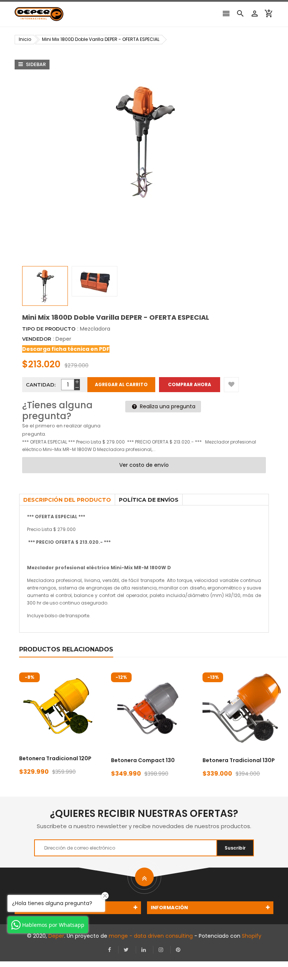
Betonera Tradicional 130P (238, 760)
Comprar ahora (189, 384)
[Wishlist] (231, 384)
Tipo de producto (48, 329)
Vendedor (36, 339)
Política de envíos (148, 499)
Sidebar (35, 64)
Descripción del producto (67, 499)
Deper (63, 339)
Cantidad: (41, 385)
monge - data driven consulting (151, 936)
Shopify (251, 936)
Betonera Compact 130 (143, 760)
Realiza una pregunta (166, 406)
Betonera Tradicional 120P (55, 758)
